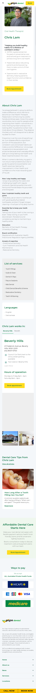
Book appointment (14, 385)
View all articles (8, 464)
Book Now (27, 691)
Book (30, 3)
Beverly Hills (7, 331)
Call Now (9, 691)
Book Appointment (14, 89)
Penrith (17, 331)
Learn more (8, 366)
